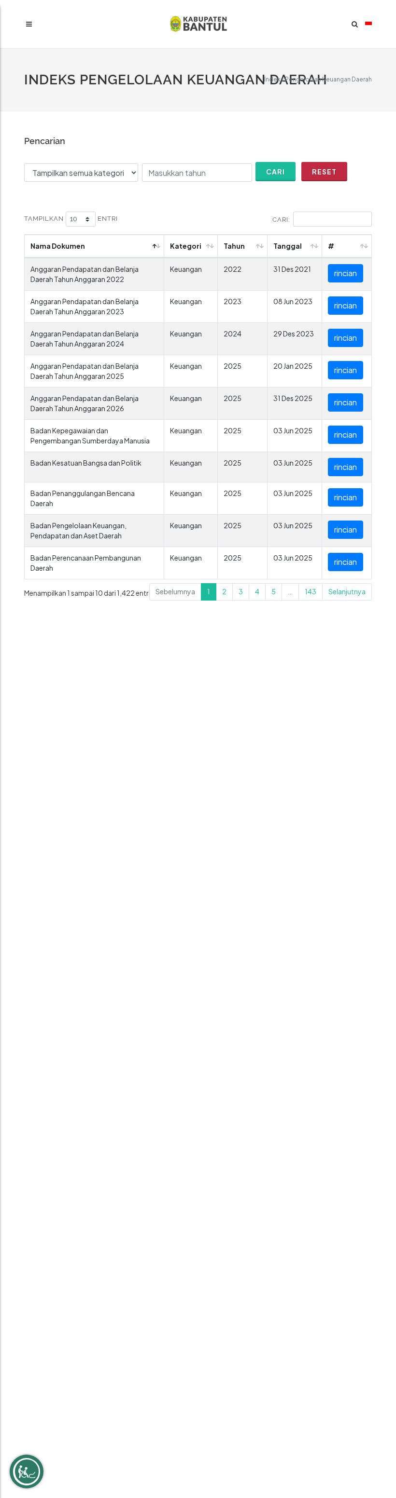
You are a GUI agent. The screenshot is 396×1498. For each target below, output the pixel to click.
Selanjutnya (347, 591)
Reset (324, 171)
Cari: (281, 219)
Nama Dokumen (57, 245)
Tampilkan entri (71, 218)
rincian (345, 273)
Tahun (234, 245)
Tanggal (287, 245)
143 (310, 591)
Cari (275, 171)
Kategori (185, 245)
